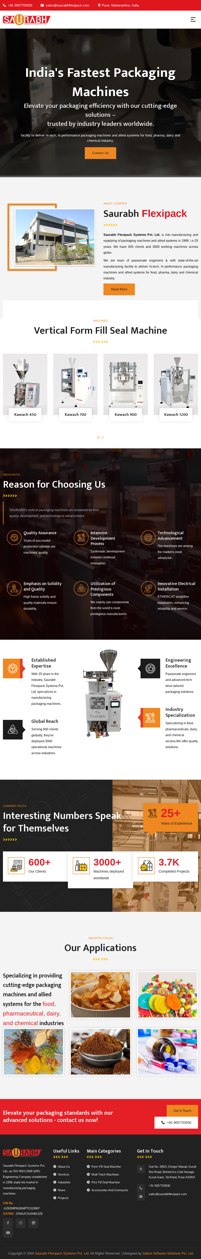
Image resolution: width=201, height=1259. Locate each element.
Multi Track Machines (105, 1174)
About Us (64, 1166)
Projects (63, 1198)
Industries (64, 1182)
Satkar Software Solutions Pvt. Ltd (168, 1253)
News (61, 1190)
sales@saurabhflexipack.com (67, 5)
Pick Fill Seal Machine (105, 1182)
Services (63, 1174)
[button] (98, 437)
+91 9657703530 (20, 5)
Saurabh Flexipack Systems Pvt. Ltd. (62, 1253)
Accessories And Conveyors (109, 1190)
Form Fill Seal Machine (106, 1166)
